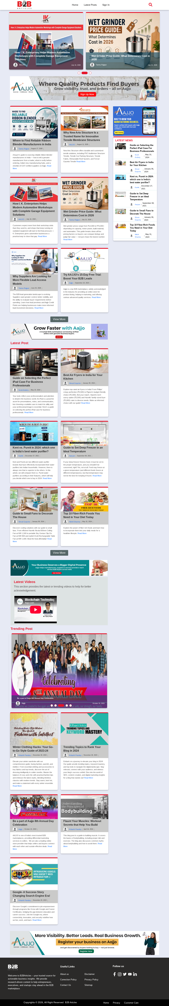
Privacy (116, 1003)
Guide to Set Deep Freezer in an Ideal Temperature (139, 196)
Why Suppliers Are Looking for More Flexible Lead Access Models (32, 280)
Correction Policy (68, 979)
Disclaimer (89, 974)
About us (64, 974)
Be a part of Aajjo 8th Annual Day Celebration (35, 698)
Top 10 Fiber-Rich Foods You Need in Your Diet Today (142, 228)
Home (75, 4)
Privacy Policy (91, 979)
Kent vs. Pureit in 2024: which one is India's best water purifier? (141, 179)
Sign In (106, 4)
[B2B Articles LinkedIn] (135, 974)
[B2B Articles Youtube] (130, 974)
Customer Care (131, 1003)
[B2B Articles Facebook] (115, 974)
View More (59, 319)
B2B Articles (71, 1002)
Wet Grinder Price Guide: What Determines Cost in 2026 (120, 57)
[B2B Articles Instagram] (120, 974)
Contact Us (65, 985)
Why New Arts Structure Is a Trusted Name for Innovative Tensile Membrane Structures (81, 136)
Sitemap (88, 985)
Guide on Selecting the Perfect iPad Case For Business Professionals (32, 382)
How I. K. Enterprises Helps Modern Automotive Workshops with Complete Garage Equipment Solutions (42, 56)
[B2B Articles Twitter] (125, 974)
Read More (80, 161)
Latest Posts (90, 4)
